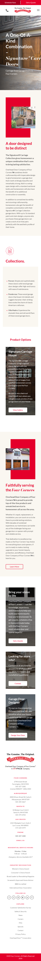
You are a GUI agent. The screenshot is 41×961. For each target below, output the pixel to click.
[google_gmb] (18, 897)
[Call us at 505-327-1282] (7, 10)
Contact (18, 683)
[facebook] (9, 897)
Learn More (14, 567)
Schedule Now (10, 2)
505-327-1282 (20, 836)
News (21, 915)
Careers (20, 919)
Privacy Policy (20, 934)
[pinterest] (32, 897)
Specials (20, 927)
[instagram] (13, 897)
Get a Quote (31, 2)
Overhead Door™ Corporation (20, 938)
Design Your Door (18, 735)
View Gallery (18, 410)
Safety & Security (21, 911)
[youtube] (23, 897)
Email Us (20, 840)
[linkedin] (27, 897)
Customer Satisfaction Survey (20, 908)
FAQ (20, 923)
